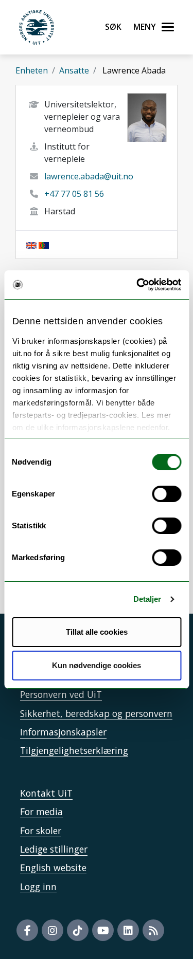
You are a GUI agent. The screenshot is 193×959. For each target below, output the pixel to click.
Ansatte (74, 70)
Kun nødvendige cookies (96, 665)
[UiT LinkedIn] (128, 930)
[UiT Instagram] (52, 930)
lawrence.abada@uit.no (88, 176)
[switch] (166, 494)
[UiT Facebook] (27, 930)
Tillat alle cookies (97, 632)
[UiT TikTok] (78, 930)
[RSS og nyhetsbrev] (153, 930)
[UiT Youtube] (103, 930)
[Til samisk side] (44, 244)
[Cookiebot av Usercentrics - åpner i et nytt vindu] (137, 284)
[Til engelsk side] (31, 244)
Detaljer (147, 599)
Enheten (31, 70)
